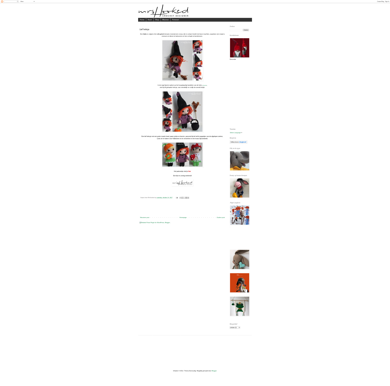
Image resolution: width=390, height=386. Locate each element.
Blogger (214, 371)
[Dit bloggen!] (182, 198)
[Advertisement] (182, 209)
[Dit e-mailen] (180, 198)
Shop (157, 20)
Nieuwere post (144, 217)
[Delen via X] (184, 198)
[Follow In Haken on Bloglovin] (238, 143)
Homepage (183, 217)
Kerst (150, 20)
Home (142, 20)
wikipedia (204, 85)
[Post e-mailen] (176, 197)
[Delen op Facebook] (186, 198)
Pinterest (175, 20)
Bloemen (165, 20)
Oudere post (221, 217)
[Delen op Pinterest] (188, 198)
